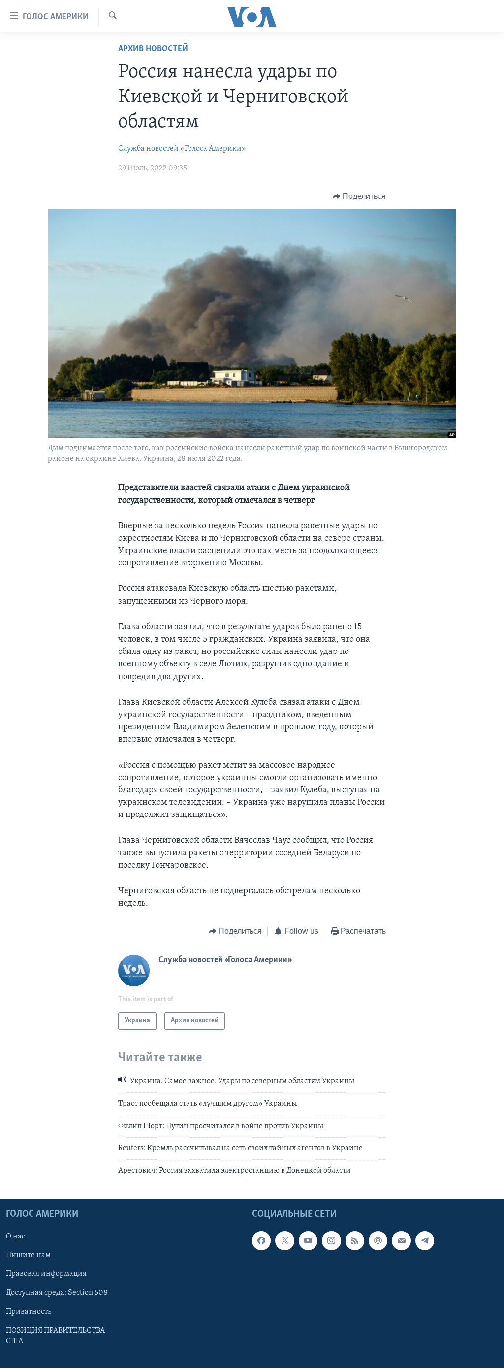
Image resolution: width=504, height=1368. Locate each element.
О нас (15, 1236)
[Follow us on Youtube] (308, 1240)
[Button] (359, 196)
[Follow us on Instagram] (331, 1240)
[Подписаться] (401, 1240)
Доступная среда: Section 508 (57, 1293)
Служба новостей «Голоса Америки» (182, 149)
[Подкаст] (378, 1240)
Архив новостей (153, 49)
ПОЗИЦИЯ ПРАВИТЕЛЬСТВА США (55, 1335)
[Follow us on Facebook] (261, 1240)
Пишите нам (28, 1255)
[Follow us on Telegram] (424, 1240)
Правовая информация (46, 1274)
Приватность (28, 1311)
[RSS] (355, 1240)
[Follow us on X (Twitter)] (284, 1240)
